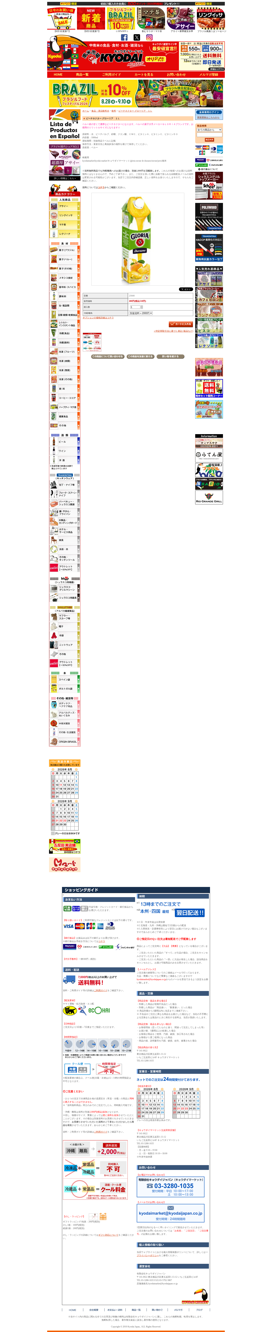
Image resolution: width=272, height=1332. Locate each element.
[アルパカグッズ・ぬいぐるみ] (64, 714)
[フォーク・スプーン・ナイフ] (64, 494)
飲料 (114, 111)
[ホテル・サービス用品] (64, 531)
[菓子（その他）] (64, 268)
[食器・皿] (64, 549)
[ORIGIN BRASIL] (64, 741)
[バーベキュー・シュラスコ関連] (64, 503)
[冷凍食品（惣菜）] (64, 370)
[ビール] (64, 441)
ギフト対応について (108, 1235)
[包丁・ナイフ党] (64, 484)
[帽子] (64, 626)
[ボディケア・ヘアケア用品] (64, 704)
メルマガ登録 (208, 74)
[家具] (64, 540)
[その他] (64, 425)
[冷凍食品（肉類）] (64, 361)
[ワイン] (64, 451)
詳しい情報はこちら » (65, 178)
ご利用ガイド (111, 74)
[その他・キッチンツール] (64, 558)
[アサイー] (64, 206)
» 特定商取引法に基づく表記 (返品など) (173, 331)
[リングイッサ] (64, 215)
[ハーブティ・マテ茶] (64, 407)
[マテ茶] (64, 224)
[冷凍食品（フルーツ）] (64, 351)
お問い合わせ (176, 74)
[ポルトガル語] (64, 688)
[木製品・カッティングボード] (64, 521)
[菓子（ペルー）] (64, 259)
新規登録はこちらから (208, 117)
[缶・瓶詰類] (64, 305)
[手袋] (64, 635)
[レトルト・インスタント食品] (64, 324)
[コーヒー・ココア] (64, 397)
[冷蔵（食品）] (64, 333)
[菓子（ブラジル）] (64, 250)
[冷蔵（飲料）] (64, 342)
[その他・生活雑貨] (64, 732)
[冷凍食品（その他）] (64, 379)
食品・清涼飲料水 (100, 111)
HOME (58, 74)
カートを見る (144, 74)
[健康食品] (64, 416)
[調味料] (64, 296)
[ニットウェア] (64, 645)
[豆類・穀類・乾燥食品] (64, 314)
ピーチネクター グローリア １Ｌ (135, 111)
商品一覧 (82, 74)
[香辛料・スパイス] (64, 287)
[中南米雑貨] (64, 723)
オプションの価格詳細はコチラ (98, 317)
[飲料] (64, 388)
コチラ (101, 187)
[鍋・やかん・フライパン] (64, 512)
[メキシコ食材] (64, 277)
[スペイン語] (64, 679)
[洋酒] (64, 460)
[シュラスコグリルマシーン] (64, 588)
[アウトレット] (64, 568)
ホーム (85, 111)
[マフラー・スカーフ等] (64, 617)
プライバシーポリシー (148, 1255)
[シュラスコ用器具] (64, 597)
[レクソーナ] (64, 234)
